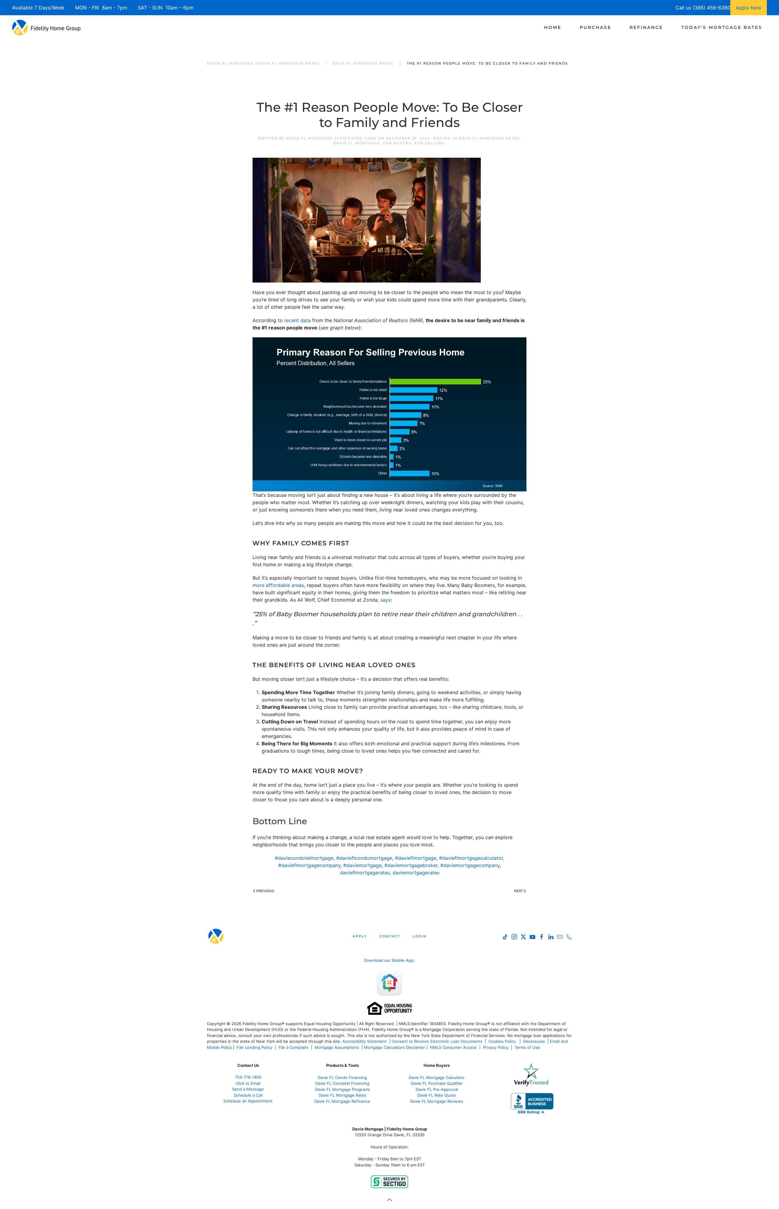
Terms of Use (528, 1047)
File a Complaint (294, 1047)
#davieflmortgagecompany (309, 865)
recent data (297, 320)
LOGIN (420, 936)
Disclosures (534, 1041)
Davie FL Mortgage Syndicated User (331, 138)
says (385, 600)
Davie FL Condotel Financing (342, 1083)
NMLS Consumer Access (453, 1047)
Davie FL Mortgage (356, 143)
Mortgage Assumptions (337, 1047)
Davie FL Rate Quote (436, 1095)
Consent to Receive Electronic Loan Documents (437, 1041)
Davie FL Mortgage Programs (342, 1089)
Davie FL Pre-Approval (437, 1089)
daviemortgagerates (416, 873)
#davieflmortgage (415, 858)
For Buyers (397, 143)
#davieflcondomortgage (364, 858)
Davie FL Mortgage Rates (342, 1095)
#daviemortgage (362, 865)
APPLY (360, 936)
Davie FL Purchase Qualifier (437, 1083)
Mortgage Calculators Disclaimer (394, 1047)
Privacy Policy (495, 1047)
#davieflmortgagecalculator (471, 858)
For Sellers (429, 143)
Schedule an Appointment (248, 1100)
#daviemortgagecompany (470, 865)
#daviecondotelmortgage (304, 858)
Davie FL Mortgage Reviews (436, 1101)
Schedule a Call (248, 1095)
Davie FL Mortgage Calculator (437, 1077)
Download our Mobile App (389, 960)
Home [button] (552, 27)
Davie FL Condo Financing (342, 1077)
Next (518, 891)
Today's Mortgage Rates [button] (721, 27)
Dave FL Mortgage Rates (489, 138)
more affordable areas (278, 585)
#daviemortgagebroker (411, 865)
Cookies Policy (502, 1041)
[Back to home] (46, 27)
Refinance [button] (646, 27)
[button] (389, 1200)
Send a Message (248, 1089)
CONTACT (389, 936)
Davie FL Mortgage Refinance (342, 1101)
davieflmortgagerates (365, 873)
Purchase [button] (595, 27)
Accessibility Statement (364, 1041)
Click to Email (248, 1083)
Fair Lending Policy (254, 1047)
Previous (265, 891)
